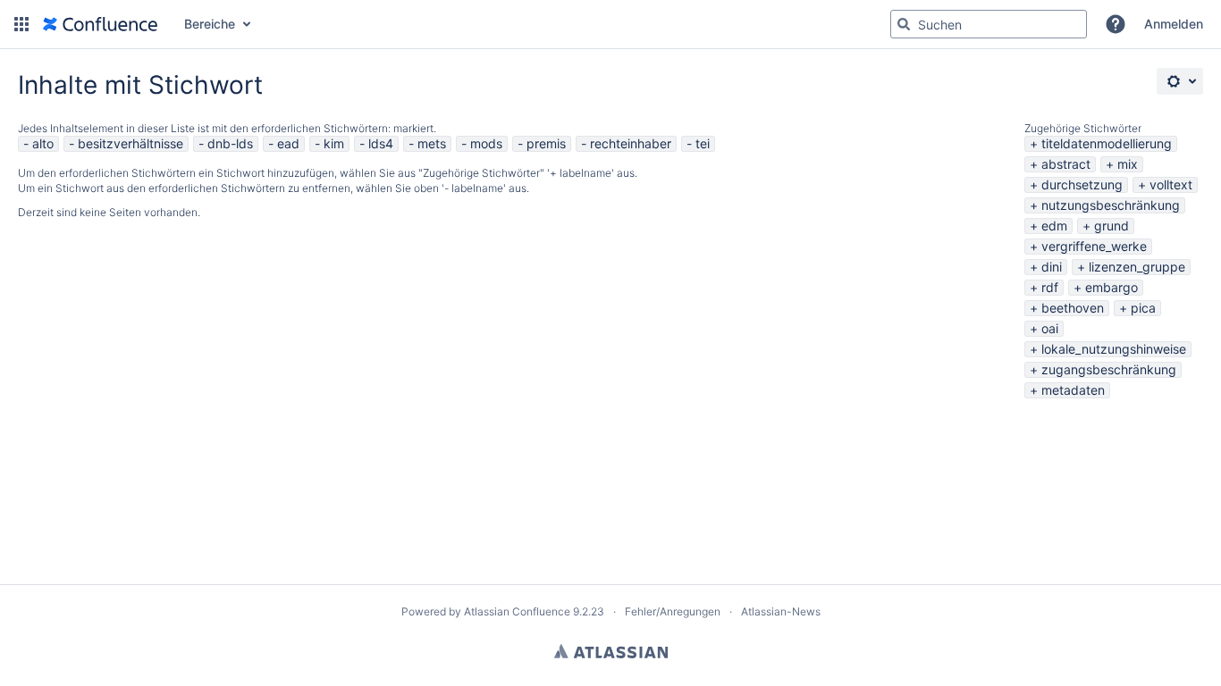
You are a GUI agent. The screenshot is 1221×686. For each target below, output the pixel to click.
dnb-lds (230, 143)
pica (1143, 307)
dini (1051, 266)
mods (486, 143)
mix (1127, 164)
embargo (1111, 287)
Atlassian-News (781, 611)
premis (546, 143)
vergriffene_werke (1094, 246)
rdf (1049, 287)
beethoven (1072, 307)
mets (431, 143)
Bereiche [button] (209, 23)
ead (288, 143)
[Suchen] (904, 24)
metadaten (1073, 389)
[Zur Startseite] (100, 24)
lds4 (380, 143)
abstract (1065, 164)
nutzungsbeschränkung (1110, 205)
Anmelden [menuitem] (1173, 23)
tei (702, 143)
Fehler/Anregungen (672, 611)
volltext (1170, 184)
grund (1111, 225)
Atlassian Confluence (517, 611)
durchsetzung (1082, 184)
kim (334, 143)
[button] (21, 24)
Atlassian (611, 651)
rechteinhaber (630, 143)
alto (43, 143)
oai (1049, 328)
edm (1054, 225)
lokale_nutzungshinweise (1113, 348)
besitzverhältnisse (130, 143)
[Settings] (1180, 81)
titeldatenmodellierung (1106, 143)
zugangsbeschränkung (1108, 369)
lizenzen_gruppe (1137, 266)
